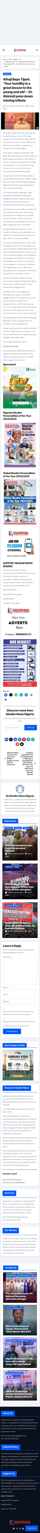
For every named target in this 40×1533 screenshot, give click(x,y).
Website (6, 1001)
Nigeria (26, 828)
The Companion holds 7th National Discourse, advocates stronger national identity (19, 1297)
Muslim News (24, 1275)
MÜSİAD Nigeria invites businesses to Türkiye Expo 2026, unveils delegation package (19, 888)
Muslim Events (12, 1275)
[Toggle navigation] (3, 50)
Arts (8, 1308)
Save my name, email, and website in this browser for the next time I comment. (18, 1012)
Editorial (9, 828)
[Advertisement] (20, 24)
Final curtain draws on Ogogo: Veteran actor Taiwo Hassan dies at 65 (18, 1329)
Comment (7, 957)
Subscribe (30, 727)
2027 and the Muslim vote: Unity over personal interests (19, 848)
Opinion (18, 905)
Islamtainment (18, 1308)
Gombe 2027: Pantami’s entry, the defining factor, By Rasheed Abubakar (20, 926)
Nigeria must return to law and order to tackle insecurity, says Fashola (19, 1361)
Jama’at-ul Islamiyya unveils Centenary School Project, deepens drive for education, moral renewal (19, 1395)
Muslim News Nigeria (17, 106)
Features (7, 74)
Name (6, 987)
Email (5, 994)
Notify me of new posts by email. (17, 1026)
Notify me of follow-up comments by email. (19, 1021)
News (17, 867)
